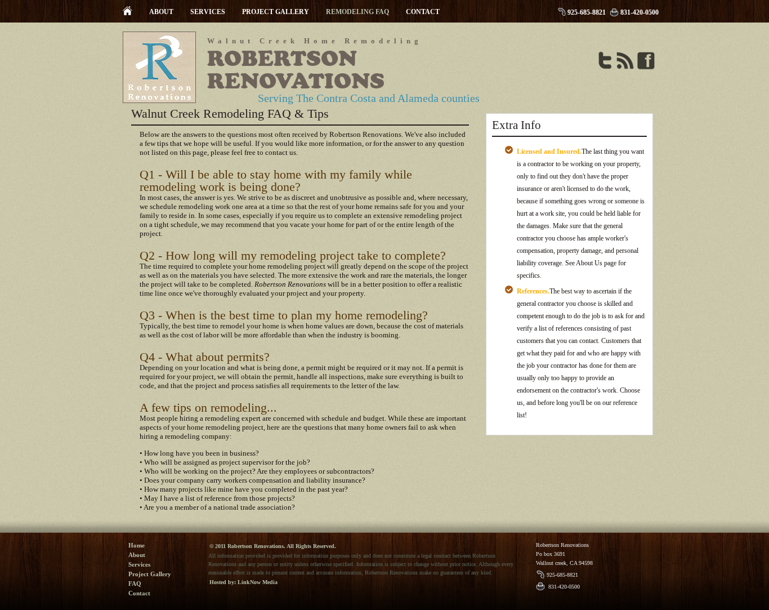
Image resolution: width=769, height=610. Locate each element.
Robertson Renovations (295, 70)
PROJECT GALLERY (275, 11)
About (136, 554)
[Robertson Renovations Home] (127, 12)
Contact (139, 593)
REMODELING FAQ (357, 11)
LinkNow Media (258, 582)
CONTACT (423, 11)
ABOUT (161, 11)
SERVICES (207, 11)
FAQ (134, 583)
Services (139, 564)
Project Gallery (149, 574)
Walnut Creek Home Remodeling (314, 41)
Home (136, 545)
